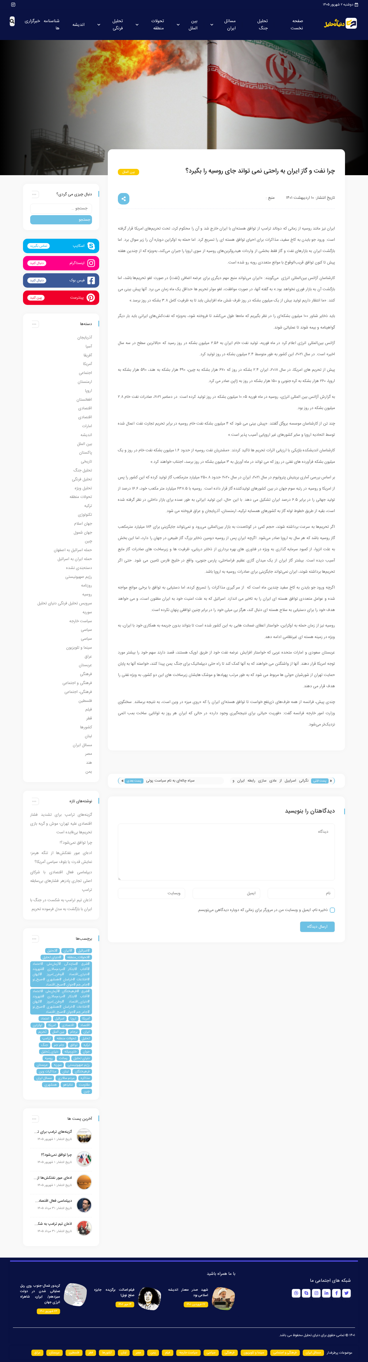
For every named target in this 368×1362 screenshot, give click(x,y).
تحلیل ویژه (83, 488)
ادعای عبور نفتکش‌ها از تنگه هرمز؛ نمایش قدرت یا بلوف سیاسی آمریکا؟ (52, 1178)
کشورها (86, 727)
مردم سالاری (66, 1078)
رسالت (63, 1058)
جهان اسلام (83, 523)
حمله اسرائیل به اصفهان (73, 550)
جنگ (44, 1045)
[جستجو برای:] (61, 209)
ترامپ (46, 1038)
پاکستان (85, 452)
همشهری (50, 1084)
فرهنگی (86, 674)
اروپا (88, 390)
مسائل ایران (230, 25)
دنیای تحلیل (82, 1058)
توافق (73, 1045)
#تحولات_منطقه (78, 957)
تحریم (42, 1031)
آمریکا (87, 364)
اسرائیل (59, 1018)
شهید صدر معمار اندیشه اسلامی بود (188, 1292)
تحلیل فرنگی (117, 25)
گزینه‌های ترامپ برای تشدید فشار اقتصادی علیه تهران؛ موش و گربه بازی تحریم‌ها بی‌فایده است (61, 823)
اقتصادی (85, 408)
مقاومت (84, 1084)
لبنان (88, 736)
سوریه (87, 612)
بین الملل (193, 25)
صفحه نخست (297, 25)
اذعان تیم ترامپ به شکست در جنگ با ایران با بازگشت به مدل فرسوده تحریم (52, 1224)
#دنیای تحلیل (52, 957)
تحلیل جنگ (262, 25)
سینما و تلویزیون (79, 647)
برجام (73, 1031)
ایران (86, 1031)
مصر (88, 753)
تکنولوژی (85, 514)
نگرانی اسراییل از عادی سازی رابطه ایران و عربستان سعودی (270, 781)
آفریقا (88, 355)
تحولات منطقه (157, 25)
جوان (86, 1051)
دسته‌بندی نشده (79, 568)
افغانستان (84, 399)
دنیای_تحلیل (49, 1051)
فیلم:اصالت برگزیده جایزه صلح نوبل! (114, 1292)
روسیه (87, 594)
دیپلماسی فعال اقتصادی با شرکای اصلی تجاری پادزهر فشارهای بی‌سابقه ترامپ (61, 881)
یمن (88, 771)
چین (88, 541)
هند (89, 762)
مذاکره (85, 1078)
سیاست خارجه (80, 621)
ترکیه (88, 506)
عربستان (85, 665)
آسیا (89, 346)
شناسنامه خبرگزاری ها (42, 25)
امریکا (52, 1025)
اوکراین (37, 1025)
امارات (87, 426)
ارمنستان (85, 382)
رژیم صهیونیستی (78, 577)
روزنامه (86, 585)
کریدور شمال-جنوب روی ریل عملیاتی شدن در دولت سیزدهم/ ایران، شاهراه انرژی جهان (40, 1294)
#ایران (68, 950)
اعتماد (45, 1018)
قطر (89, 718)
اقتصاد (85, 1025)
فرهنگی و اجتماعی (77, 683)
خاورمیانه (70, 1051)
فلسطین (85, 701)
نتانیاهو (68, 1084)
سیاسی (86, 629)
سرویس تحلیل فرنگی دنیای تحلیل (64, 603)
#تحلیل (52, 950)
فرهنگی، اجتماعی (78, 692)
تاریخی (86, 461)
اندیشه (78, 24)
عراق (88, 656)
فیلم (88, 709)
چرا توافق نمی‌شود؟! (76, 842)
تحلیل (86, 1038)
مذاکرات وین (47, 1071)
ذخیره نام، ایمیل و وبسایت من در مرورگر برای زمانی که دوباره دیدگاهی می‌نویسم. (262, 910)
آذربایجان (84, 337)
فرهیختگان (82, 1071)
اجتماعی (85, 373)
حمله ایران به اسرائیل (74, 559)
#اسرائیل (84, 950)
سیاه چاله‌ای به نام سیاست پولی (170, 781)
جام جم (59, 1045)
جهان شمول (83, 532)
